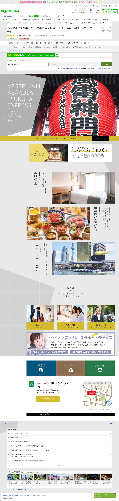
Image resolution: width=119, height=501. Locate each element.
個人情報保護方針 (13, 495)
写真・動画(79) (48, 43)
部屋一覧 (38, 43)
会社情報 (5, 495)
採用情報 (32, 495)
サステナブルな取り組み (58, 35)
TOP (37, 138)
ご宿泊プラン (100, 138)
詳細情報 (20, 50)
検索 (106, 64)
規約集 (38, 495)
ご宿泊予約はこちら (48, 399)
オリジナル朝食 (65, 47)
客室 (15, 47)
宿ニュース (20, 43)
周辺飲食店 (11, 50)
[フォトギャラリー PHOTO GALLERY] (70, 368)
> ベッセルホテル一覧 (42, 414)
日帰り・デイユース (26, 60)
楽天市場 (105, 6)
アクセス (46, 47)
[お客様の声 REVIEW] (41, 368)
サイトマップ (87, 6)
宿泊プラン (12, 60)
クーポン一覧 (85, 43)
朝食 (30, 47)
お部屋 (55, 47)
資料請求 (44, 495)
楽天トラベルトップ (12, 23)
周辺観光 (38, 47)
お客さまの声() (73, 43)
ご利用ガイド (78, 6)
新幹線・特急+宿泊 (104, 68)
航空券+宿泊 (74, 68)
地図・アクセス (60, 43)
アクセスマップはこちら (101, 409)
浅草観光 (88, 47)
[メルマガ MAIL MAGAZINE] (100, 368)
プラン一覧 (29, 43)
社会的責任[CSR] (24, 495)
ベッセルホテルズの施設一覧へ (18, 489)
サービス (23, 47)
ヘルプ (71, 6)
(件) (23, 35)
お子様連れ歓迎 (77, 47)
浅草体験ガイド (99, 47)
